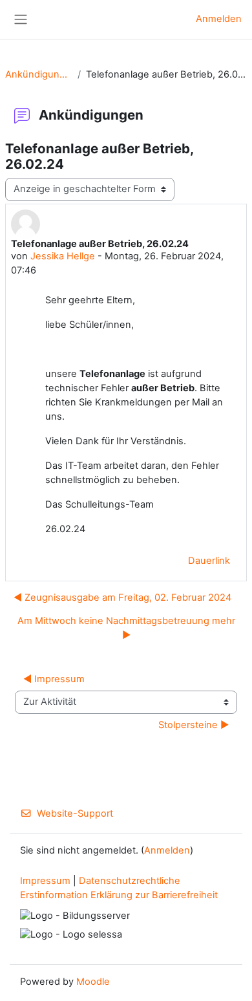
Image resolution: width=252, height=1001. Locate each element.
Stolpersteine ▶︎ (193, 725)
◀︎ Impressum (54, 679)
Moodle (93, 981)
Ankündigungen (38, 74)
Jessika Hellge (62, 256)
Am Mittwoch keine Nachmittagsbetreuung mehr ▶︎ (126, 628)
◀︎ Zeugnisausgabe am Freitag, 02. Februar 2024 (122, 597)
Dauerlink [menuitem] (209, 560)
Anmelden (219, 19)
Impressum (45, 881)
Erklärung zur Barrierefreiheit (154, 895)
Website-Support (75, 813)
